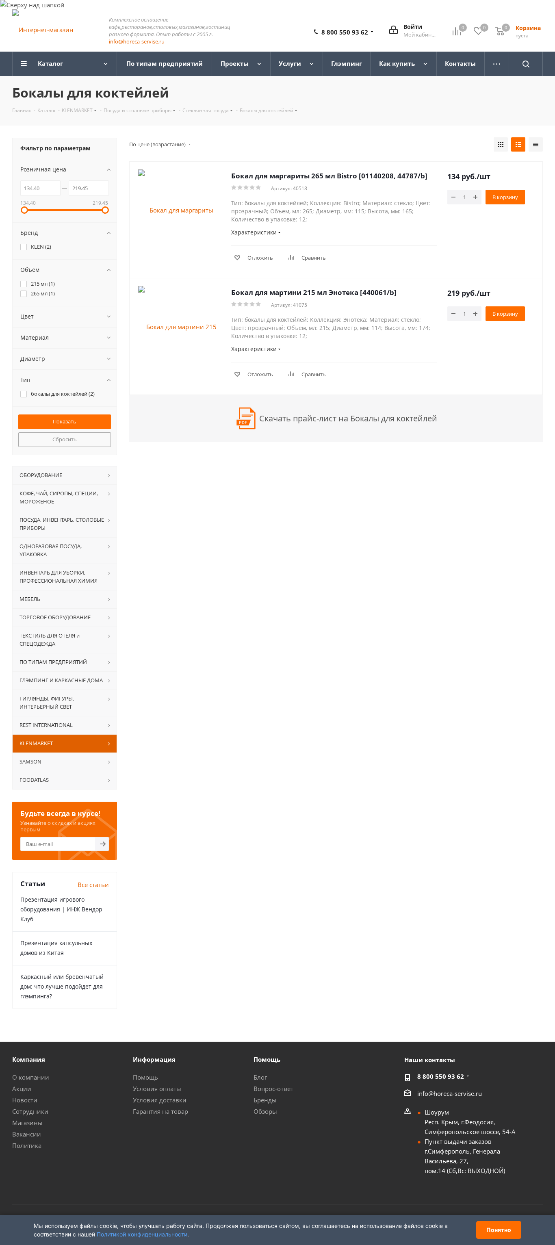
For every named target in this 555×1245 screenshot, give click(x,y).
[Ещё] (497, 64)
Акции (21, 1088)
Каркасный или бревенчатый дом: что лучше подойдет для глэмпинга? (62, 986)
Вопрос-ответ (273, 1088)
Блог (260, 1077)
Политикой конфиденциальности (142, 1234)
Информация (154, 1059)
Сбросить (64, 439)
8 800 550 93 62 (344, 32)
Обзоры (265, 1111)
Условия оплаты (157, 1088)
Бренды (265, 1100)
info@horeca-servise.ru (137, 41)
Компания (28, 1059)
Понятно (498, 1229)
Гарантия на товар (160, 1111)
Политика (26, 1145)
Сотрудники (30, 1111)
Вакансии (26, 1134)
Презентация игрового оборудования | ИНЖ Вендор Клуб (61, 909)
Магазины (27, 1123)
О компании (30, 1077)
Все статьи (93, 885)
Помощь (145, 1077)
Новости (24, 1100)
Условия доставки (159, 1100)
